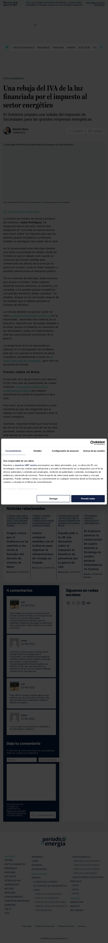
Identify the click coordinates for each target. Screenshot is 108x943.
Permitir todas (88, 498)
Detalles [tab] (38, 451)
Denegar (53, 498)
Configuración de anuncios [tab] (65, 451)
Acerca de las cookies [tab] (94, 451)
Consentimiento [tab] (13, 451)
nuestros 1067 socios (26, 465)
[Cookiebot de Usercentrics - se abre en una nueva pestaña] (92, 443)
